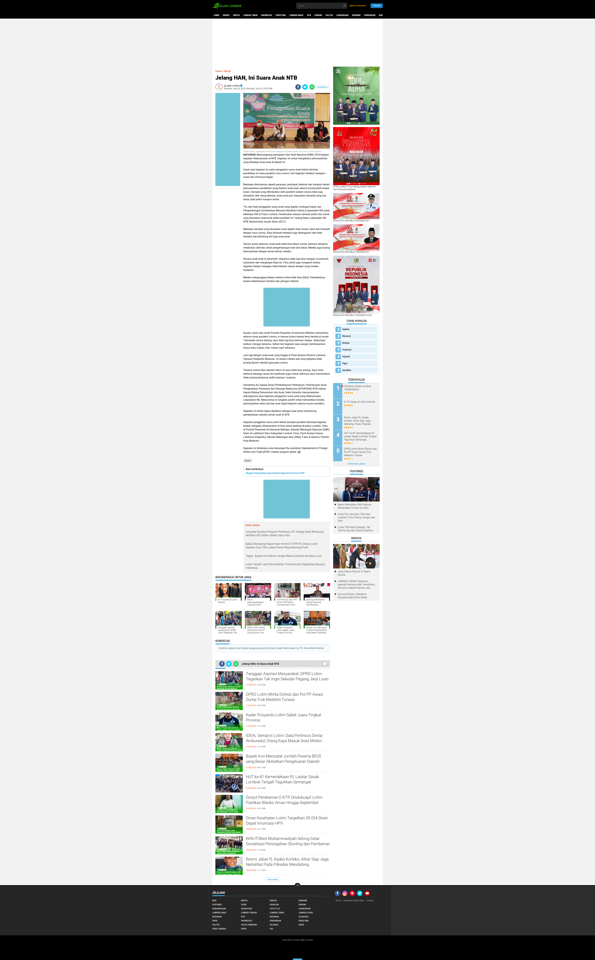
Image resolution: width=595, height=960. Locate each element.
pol (271, 928)
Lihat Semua (272, 880)
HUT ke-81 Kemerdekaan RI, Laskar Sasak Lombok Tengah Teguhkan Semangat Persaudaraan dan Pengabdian (282, 782)
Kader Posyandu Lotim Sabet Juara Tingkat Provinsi (283, 717)
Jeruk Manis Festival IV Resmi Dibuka (354, 573)
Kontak (369, 900)
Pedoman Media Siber (353, 900)
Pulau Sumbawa (249, 924)
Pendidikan (369, 15)
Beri (214, 900)
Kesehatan (246, 908)
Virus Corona (219, 928)
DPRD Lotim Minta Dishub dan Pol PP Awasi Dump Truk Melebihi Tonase (284, 697)
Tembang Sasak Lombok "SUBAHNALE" (357, 388)
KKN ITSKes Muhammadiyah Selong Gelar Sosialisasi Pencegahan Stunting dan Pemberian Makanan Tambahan (288, 843)
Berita (236, 15)
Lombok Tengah (249, 912)
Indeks (226, 15)
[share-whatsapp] (312, 87)
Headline (346, 370)
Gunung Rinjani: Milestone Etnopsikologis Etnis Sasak (352, 596)
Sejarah (346, 356)
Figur (344, 363)
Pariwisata (266, 15)
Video (301, 924)
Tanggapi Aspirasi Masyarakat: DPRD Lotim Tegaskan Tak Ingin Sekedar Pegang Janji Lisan (287, 676)
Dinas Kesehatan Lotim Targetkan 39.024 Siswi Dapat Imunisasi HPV (287, 821)
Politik (329, 15)
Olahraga (304, 916)
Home (216, 15)
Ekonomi (356, 15)
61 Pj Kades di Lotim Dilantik (359, 401)
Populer (376, 6)
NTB (309, 15)
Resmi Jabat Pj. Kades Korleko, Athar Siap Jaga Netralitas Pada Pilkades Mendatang (287, 862)
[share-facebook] (298, 87)
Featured (346, 349)
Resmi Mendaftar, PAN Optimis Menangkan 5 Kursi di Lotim (354, 506)
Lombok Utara (306, 912)
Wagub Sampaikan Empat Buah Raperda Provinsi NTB (275, 473)
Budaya (382, 15)
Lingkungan (342, 15)
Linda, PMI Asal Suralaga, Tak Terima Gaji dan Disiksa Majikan (355, 529)
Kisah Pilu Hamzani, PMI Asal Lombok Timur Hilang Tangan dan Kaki (356, 517)
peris (244, 928)
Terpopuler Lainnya (356, 464)
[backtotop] (297, 886)
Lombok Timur (250, 15)
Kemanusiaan (219, 908)
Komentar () (323, 87)
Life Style (275, 908)
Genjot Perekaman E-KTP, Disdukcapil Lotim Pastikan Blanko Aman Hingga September (284, 800)
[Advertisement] (297, 42)
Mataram (217, 916)
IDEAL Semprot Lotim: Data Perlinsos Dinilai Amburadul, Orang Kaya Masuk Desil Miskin (284, 738)
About (338, 900)
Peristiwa (281, 15)
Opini (214, 920)
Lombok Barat (296, 15)
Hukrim (318, 15)
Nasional (274, 916)
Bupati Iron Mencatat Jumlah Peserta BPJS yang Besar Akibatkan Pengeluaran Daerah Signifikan (283, 761)
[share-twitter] (305, 87)
